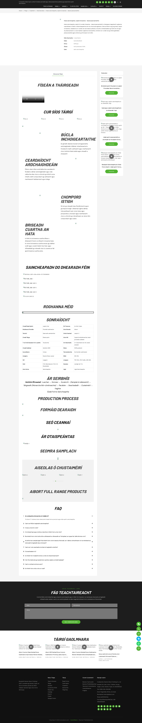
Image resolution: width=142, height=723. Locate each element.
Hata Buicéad (40, 10)
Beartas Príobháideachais (89, 684)
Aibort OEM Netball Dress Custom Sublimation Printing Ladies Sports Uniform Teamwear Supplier (55, 653)
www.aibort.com (64, 720)
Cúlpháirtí (32, 10)
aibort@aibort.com (109, 694)
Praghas (85, 690)
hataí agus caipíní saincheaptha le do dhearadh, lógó (111, 109)
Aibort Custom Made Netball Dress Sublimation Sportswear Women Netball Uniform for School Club (30, 653)
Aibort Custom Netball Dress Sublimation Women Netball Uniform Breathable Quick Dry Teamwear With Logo (84, 653)
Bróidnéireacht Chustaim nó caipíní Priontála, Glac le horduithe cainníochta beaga (111, 87)
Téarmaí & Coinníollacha (89, 686)
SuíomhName (74, 720)
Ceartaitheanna (87, 688)
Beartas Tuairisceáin (88, 682)
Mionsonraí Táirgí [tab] (58, 74)
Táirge (26, 10)
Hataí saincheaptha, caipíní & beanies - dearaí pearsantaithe (62, 10)
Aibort (20, 10)
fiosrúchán (111, 92)
